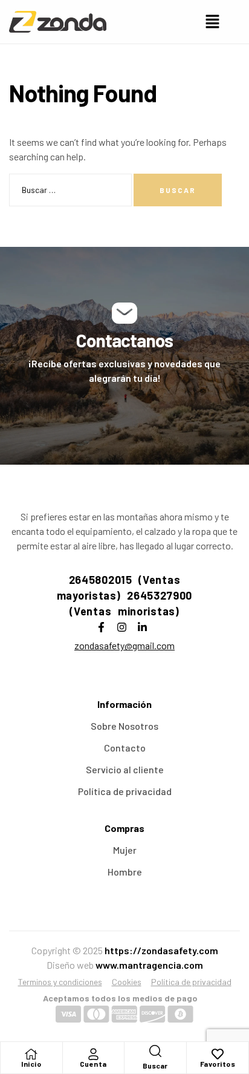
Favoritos (218, 1063)
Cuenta (93, 1063)
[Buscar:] (71, 189)
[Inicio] (31, 1054)
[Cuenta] (93, 1054)
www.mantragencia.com (149, 965)
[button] (213, 21)
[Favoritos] (218, 1054)
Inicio (31, 1063)
